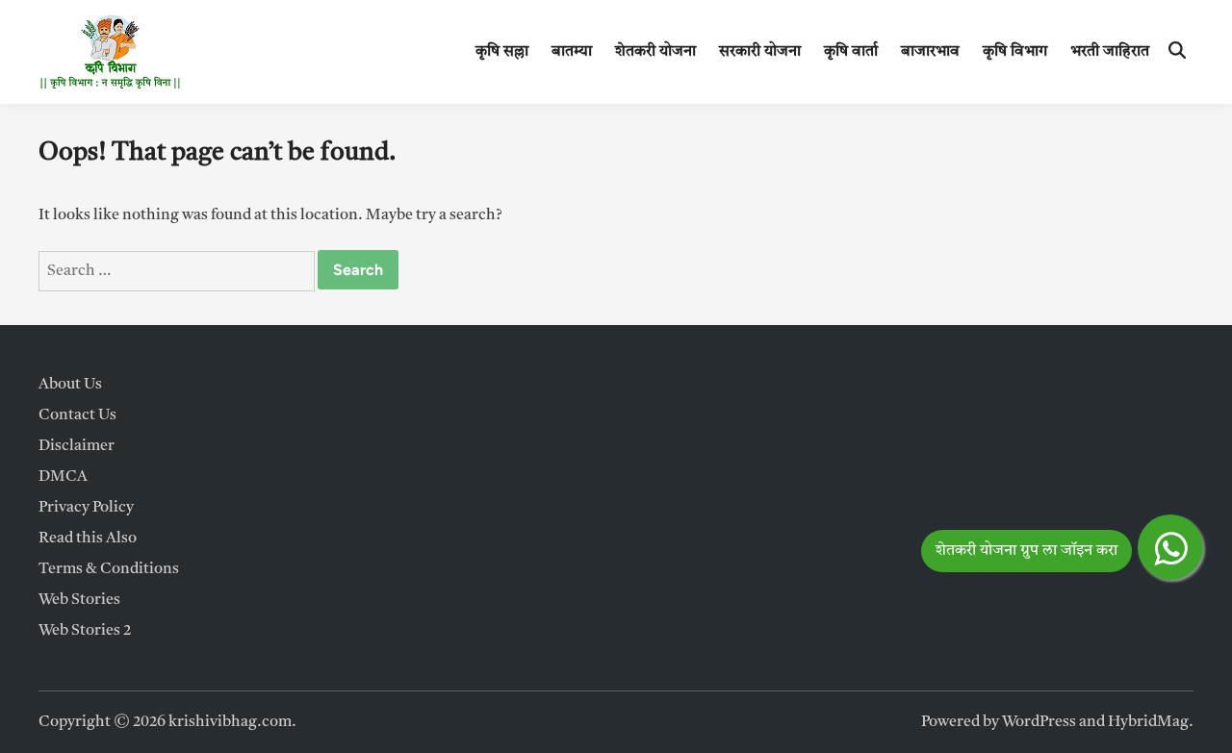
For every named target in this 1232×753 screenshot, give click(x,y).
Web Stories (79, 600)
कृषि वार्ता (851, 52)
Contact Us (77, 415)
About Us (70, 384)
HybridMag (1148, 722)
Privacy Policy (86, 507)
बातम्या (572, 52)
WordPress (1039, 722)
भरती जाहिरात (1109, 52)
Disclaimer (76, 446)
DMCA (63, 477)
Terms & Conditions (108, 569)
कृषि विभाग (1015, 52)
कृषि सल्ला (501, 52)
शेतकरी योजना (655, 52)
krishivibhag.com (230, 722)
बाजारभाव (930, 52)
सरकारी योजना (760, 52)
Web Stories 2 (84, 631)
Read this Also (87, 538)
